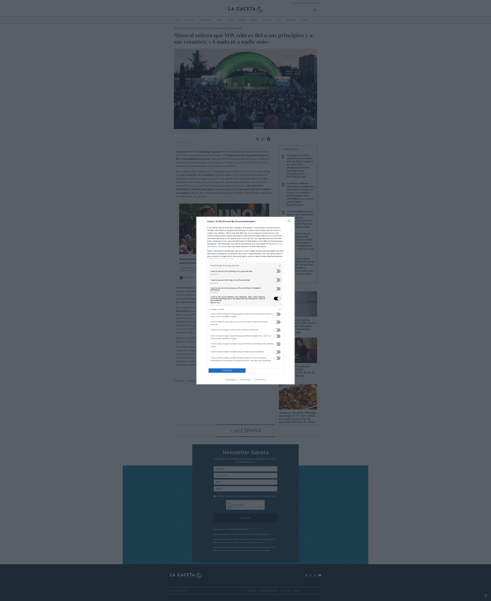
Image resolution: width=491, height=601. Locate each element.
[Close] (289, 221)
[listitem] (245, 265)
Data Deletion (231, 380)
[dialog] (245, 300)
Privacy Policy (260, 380)
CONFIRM (227, 370)
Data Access (245, 380)
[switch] (277, 271)
